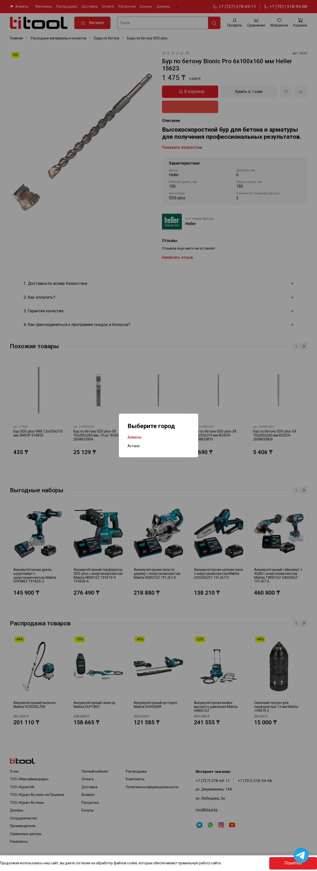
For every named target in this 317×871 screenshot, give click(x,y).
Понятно (293, 863)
